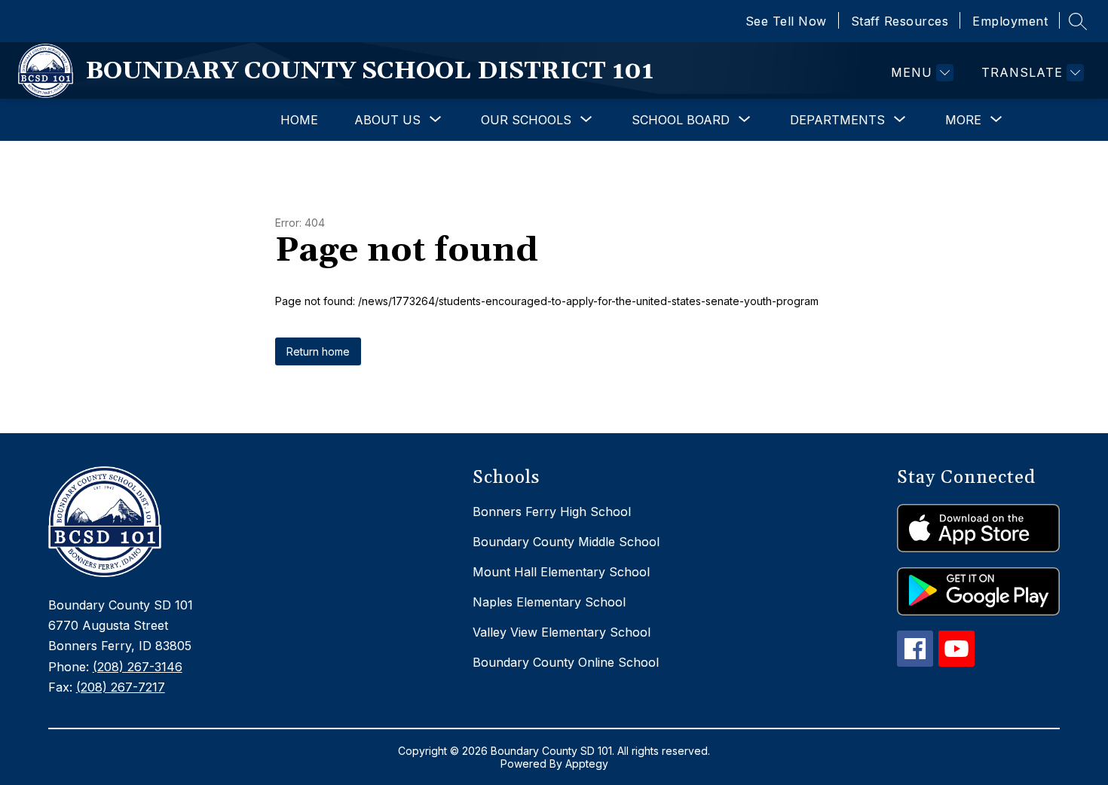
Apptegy (586, 763)
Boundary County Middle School (566, 541)
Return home (318, 351)
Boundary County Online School (566, 662)
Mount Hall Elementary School (561, 571)
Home (299, 119)
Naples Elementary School (549, 601)
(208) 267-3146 (137, 666)
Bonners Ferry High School (552, 511)
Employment (1010, 21)
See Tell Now (786, 21)
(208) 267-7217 (120, 687)
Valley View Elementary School (561, 632)
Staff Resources (900, 21)
